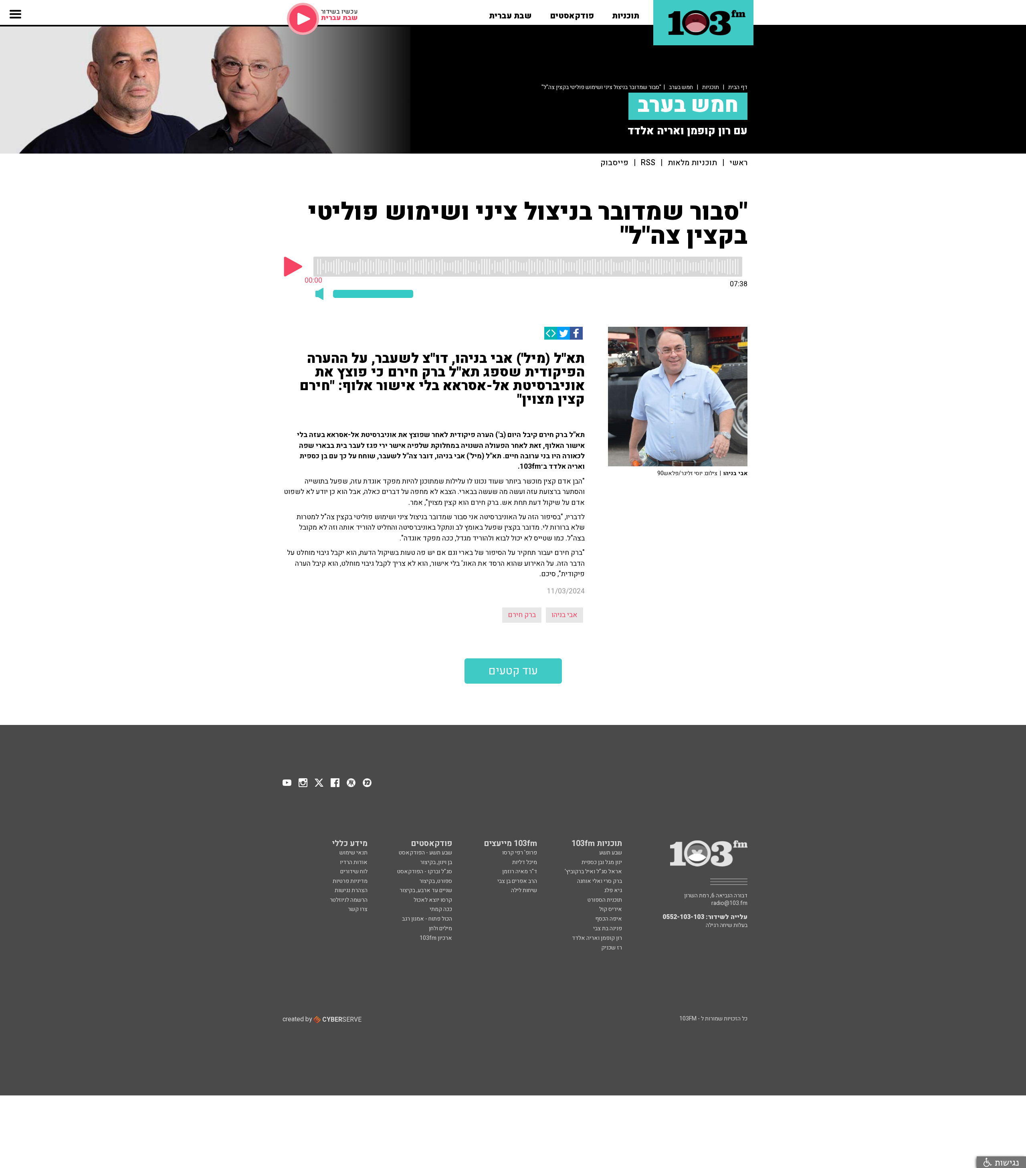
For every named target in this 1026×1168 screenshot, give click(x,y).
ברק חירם (522, 615)
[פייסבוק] (576, 333)
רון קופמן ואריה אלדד (597, 938)
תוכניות (710, 87)
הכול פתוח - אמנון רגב (427, 919)
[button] (625, 13)
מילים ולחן (440, 928)
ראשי (738, 163)
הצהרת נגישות (351, 890)
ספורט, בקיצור (435, 881)
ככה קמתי (441, 909)
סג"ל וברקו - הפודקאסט (424, 871)
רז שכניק (611, 948)
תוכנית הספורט (605, 900)
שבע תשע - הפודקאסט (425, 853)
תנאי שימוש (353, 853)
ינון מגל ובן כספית (602, 862)
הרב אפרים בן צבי (517, 881)
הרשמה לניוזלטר (349, 900)
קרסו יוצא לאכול (433, 900)
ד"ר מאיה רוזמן (519, 871)
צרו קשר (358, 909)
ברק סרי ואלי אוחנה (599, 881)
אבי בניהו (564, 615)
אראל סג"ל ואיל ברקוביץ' (593, 871)
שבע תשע (610, 853)
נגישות (1005, 1162)
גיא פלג (613, 890)
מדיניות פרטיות (350, 881)
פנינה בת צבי (607, 928)
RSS (648, 163)
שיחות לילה (524, 890)
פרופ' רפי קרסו (519, 853)
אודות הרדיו (354, 862)
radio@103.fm (729, 903)
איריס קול (610, 909)
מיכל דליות (524, 862)
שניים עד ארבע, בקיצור (426, 890)
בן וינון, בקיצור (436, 862)
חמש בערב (681, 87)
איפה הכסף (608, 919)
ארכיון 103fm (436, 938)
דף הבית (737, 87)
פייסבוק (614, 163)
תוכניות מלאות (692, 163)
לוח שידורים (354, 871)
